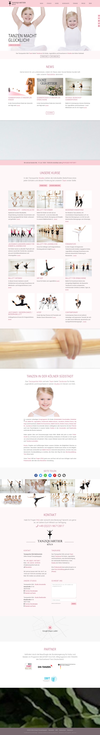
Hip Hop (40, 278)
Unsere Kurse (50, 173)
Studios (49, 3)
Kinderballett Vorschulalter (62, 419)
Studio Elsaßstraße (40, 597)
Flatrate (74, 426)
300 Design (34, 732)
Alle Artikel (50, 113)
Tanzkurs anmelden (32, 441)
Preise (83, 3)
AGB (56, 730)
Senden (73, 603)
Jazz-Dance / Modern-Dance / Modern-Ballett (20, 313)
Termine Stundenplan (31, 591)
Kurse (57, 3)
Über (90, 3)
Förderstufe (70, 244)
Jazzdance (61, 421)
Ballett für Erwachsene (75, 278)
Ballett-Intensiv (46, 450)
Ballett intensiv (15, 278)
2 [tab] (88, 49)
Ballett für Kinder (45, 210)
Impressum (70, 730)
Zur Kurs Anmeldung (55, 185)
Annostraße (63, 428)
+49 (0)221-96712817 (69, 162)
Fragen (38, 458)
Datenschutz (62, 730)
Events (26, 445)
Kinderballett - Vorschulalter (21, 210)
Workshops (65, 3)
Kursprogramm (43, 419)
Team (30, 53)
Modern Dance (69, 421)
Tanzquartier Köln (35, 381)
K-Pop (39, 312)
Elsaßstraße (72, 428)
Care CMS (48, 732)
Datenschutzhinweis (55, 603)
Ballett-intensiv (53, 421)
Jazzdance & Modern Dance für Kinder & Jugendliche (21, 245)
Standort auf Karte (30, 593)
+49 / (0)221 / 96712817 (33, 560)
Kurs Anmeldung (55, 56)
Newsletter (51, 74)
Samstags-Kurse (13, 45)
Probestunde (44, 56)
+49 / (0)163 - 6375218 (33, 563)
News (41, 3)
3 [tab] (90, 49)
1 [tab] (86, 49)
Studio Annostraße (40, 584)
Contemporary (71, 312)
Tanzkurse (39, 53)
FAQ (42, 458)
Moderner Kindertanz (74, 210)
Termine (75, 3)
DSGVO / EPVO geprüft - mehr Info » (68, 732)
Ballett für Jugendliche (47, 244)
